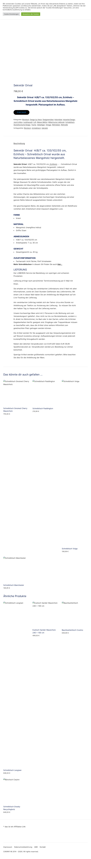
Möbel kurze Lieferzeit (56, 122)
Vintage (48, 125)
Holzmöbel (58, 119)
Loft (34, 122)
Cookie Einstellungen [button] (11, 14)
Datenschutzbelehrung (23, 847)
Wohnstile (64, 125)
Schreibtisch (69, 122)
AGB (36, 847)
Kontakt (43, 847)
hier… (59, 264)
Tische (33, 125)
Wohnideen (56, 125)
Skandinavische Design (22, 125)
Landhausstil (27, 122)
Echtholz (53, 164)
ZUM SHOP (21, 112)
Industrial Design (69, 119)
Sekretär (45, 128)
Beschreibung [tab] (19, 143)
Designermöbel (48, 119)
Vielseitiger (41, 125)
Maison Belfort (42, 122)
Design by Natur (36, 119)
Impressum (7, 847)
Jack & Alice (18, 122)
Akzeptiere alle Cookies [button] (31, 14)
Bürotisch (25, 119)
